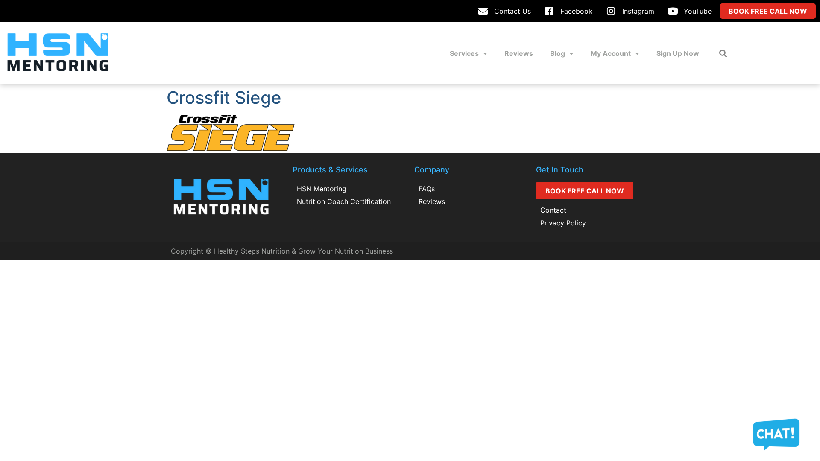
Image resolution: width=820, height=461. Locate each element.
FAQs (427, 188)
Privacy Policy (563, 223)
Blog (557, 53)
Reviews (518, 53)
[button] (723, 53)
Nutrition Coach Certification (344, 201)
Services (464, 53)
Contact (553, 210)
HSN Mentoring (321, 188)
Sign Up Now (677, 53)
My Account (611, 53)
